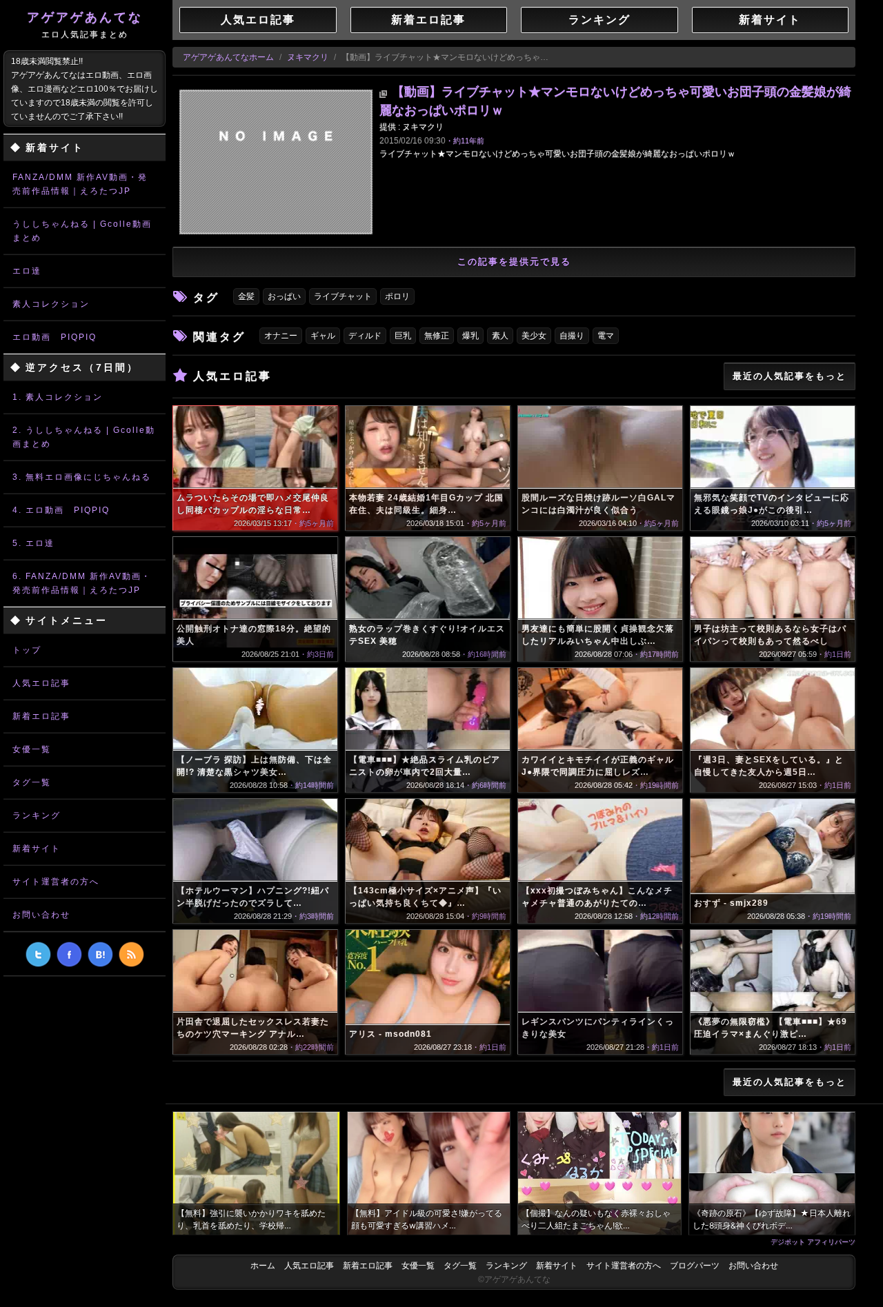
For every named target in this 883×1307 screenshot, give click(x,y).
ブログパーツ (695, 1265)
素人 (500, 336)
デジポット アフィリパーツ (813, 1241)
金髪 (246, 296)
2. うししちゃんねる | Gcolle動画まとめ (83, 437)
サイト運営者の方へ (55, 881)
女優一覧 (31, 749)
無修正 (436, 336)
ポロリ (397, 296)
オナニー (280, 336)
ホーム (262, 1265)
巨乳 (403, 336)
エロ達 (26, 271)
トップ (26, 650)
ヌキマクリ (307, 57)
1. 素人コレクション (57, 397)
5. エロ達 (33, 543)
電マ (605, 336)
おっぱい (284, 296)
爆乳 (470, 336)
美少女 (534, 336)
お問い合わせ (41, 915)
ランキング (36, 815)
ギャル (322, 336)
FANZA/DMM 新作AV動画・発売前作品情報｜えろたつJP (80, 184)
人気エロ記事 (41, 683)
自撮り (571, 336)
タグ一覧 (31, 782)
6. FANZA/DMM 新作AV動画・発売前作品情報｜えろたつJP (81, 583)
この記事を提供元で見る (514, 261)
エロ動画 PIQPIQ (54, 337)
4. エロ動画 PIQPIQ (61, 510)
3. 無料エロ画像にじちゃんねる (81, 477)
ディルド (364, 336)
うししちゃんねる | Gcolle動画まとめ (82, 231)
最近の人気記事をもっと (789, 376)
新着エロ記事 (41, 716)
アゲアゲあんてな (85, 24)
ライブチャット (343, 296)
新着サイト (36, 848)
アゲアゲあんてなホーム (228, 57)
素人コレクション (51, 304)
